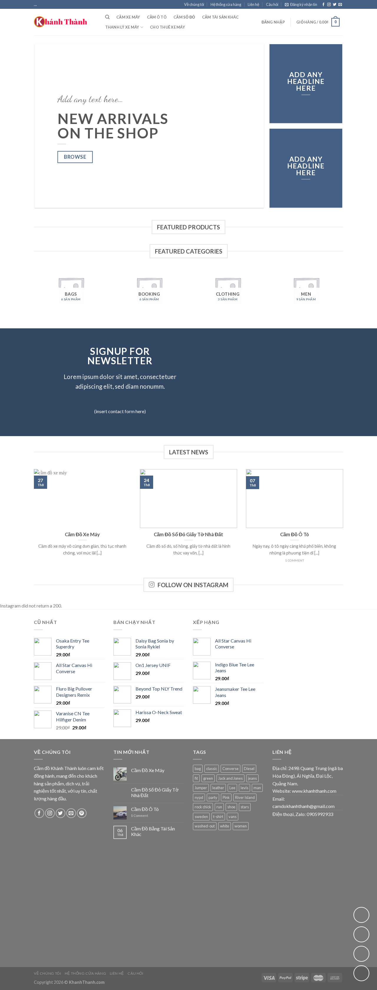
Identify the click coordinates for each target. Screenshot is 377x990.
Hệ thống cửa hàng (226, 4)
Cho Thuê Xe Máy (167, 27)
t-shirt (218, 816)
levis (244, 787)
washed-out (205, 826)
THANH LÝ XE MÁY (122, 27)
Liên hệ (253, 4)
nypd (199, 797)
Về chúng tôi (194, 4)
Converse (230, 768)
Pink (226, 797)
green (208, 778)
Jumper (201, 787)
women (240, 826)
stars (245, 806)
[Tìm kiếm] (107, 17)
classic (211, 768)
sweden (201, 816)
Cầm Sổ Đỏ (184, 17)
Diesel (249, 768)
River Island (245, 797)
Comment (139, 815)
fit (196, 778)
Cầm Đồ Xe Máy (147, 770)
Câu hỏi (272, 4)
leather (218, 787)
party (213, 797)
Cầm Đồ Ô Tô (145, 809)
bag (198, 768)
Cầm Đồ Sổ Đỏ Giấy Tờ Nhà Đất (155, 792)
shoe (231, 806)
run (219, 806)
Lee (232, 787)
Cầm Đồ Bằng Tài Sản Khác (153, 831)
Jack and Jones (230, 778)
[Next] (252, 126)
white (224, 826)
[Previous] (46, 126)
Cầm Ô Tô (157, 17)
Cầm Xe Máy (128, 17)
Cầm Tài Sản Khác (220, 17)
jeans (252, 778)
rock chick (203, 806)
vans (233, 816)
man (257, 787)
